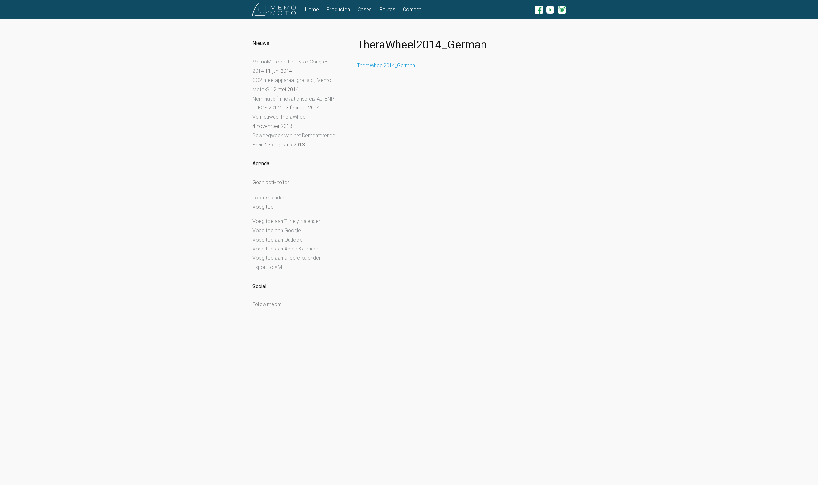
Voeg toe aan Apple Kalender (285, 249)
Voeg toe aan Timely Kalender (286, 221)
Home (312, 9)
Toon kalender (268, 198)
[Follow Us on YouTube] (550, 9)
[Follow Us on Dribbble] (562, 9)
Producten (338, 9)
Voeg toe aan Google (276, 231)
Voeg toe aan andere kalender (286, 258)
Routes (387, 9)
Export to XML (268, 267)
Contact (412, 9)
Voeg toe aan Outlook (277, 240)
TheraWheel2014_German (386, 66)
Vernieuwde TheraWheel (279, 117)
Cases (365, 9)
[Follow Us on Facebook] (539, 9)
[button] (263, 207)
